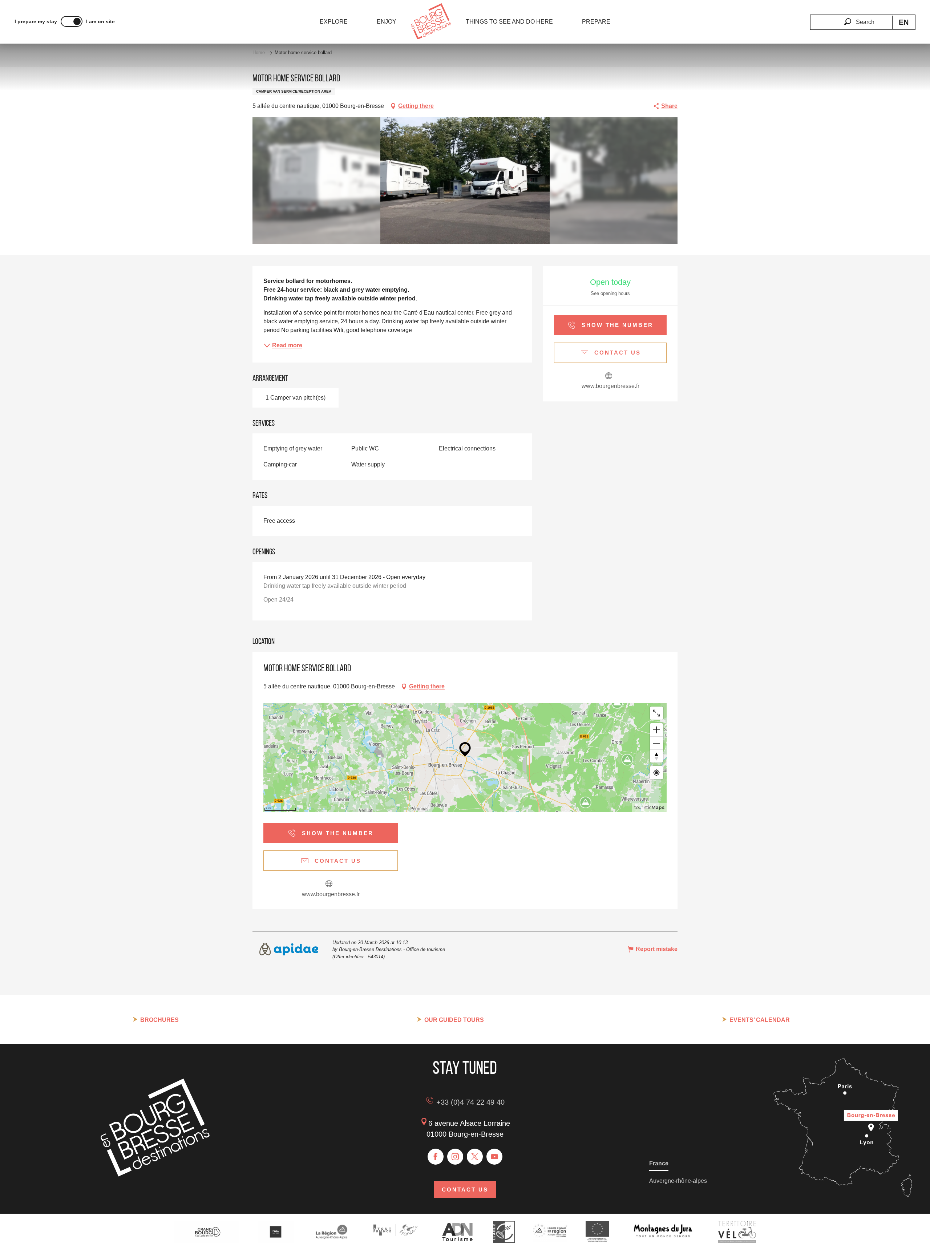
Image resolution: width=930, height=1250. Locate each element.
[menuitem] (333, 22)
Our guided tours (454, 1020)
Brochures (159, 1020)
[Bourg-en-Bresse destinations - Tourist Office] (155, 1175)
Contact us (465, 1189)
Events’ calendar (759, 1020)
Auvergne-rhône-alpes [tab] (678, 1181)
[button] (865, 18)
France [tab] (658, 1163)
